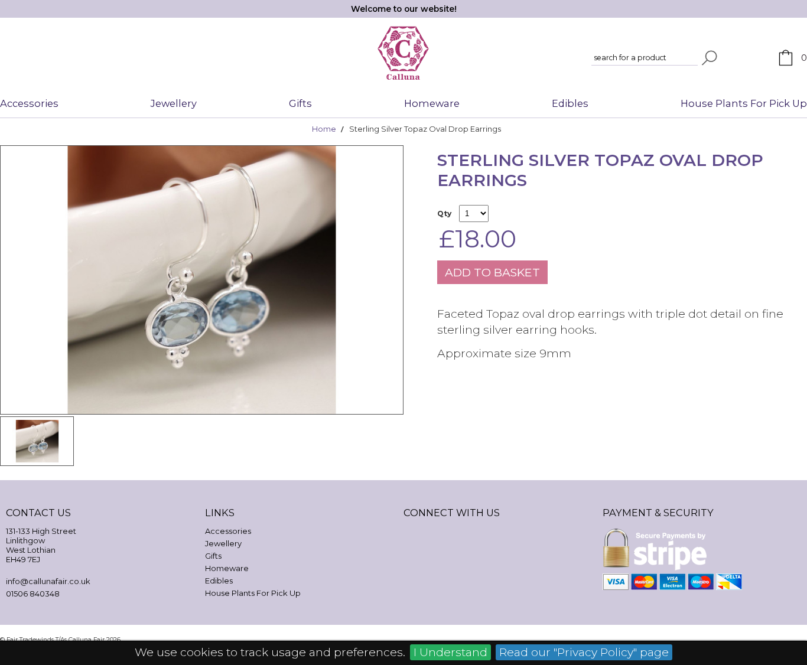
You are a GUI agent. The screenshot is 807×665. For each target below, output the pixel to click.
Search (709, 58)
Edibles (570, 103)
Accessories (29, 103)
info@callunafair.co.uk (48, 581)
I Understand (450, 652)
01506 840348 (33, 593)
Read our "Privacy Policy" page (584, 652)
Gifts (300, 103)
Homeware (432, 103)
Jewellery (174, 103)
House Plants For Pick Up (744, 103)
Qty (444, 213)
